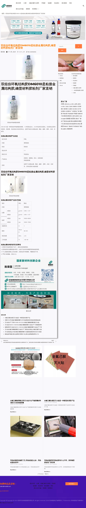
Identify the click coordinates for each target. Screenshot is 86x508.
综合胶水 (75, 80)
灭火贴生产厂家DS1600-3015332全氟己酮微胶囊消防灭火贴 (22, 322)
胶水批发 (66, 124)
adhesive (66, 104)
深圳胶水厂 (69, 111)
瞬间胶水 (69, 116)
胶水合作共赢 (63, 83)
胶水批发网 (72, 124)
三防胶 (70, 106)
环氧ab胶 (65, 113)
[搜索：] (70, 46)
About (61, 85)
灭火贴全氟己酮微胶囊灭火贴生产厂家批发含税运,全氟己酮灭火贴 (23, 329)
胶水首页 (32, 483)
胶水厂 (78, 118)
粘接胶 (64, 118)
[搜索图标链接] (83, 6)
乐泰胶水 (74, 106)
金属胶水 (64, 129)
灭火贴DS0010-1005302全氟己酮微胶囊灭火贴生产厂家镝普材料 (23, 325)
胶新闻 (74, 78)
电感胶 (74, 83)
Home (61, 75)
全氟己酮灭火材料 (77, 88)
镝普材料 (70, 129)
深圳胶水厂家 (75, 111)
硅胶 (73, 116)
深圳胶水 (63, 111)
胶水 (27, 311)
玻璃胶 (79, 113)
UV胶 (74, 92)
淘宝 (61, 80)
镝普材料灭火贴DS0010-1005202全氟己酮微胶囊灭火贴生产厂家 (23, 327)
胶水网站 (78, 124)
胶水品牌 (67, 121)
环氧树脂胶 (70, 113)
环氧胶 (74, 85)
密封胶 (66, 109)
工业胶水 (70, 109)
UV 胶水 (63, 106)
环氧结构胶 (19, 84)
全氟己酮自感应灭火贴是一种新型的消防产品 (17, 317)
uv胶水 (79, 104)
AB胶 (62, 104)
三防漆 (66, 106)
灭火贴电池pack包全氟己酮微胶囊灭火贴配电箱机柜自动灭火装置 (23, 332)
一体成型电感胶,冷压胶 (78, 90)
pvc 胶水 (72, 104)
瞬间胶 (65, 116)
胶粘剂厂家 (72, 126)
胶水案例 (75, 75)
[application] (38, 9)
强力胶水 (75, 109)
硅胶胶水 (77, 116)
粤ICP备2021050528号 (6, 503)
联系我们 (62, 78)
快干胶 (79, 109)
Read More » (13, 412)
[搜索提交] (78, 46)
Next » (47, 474)
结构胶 (68, 118)
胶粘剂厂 (66, 126)
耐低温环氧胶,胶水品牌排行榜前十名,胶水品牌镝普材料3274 (22, 334)
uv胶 (75, 104)
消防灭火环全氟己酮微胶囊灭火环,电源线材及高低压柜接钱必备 (22, 320)
